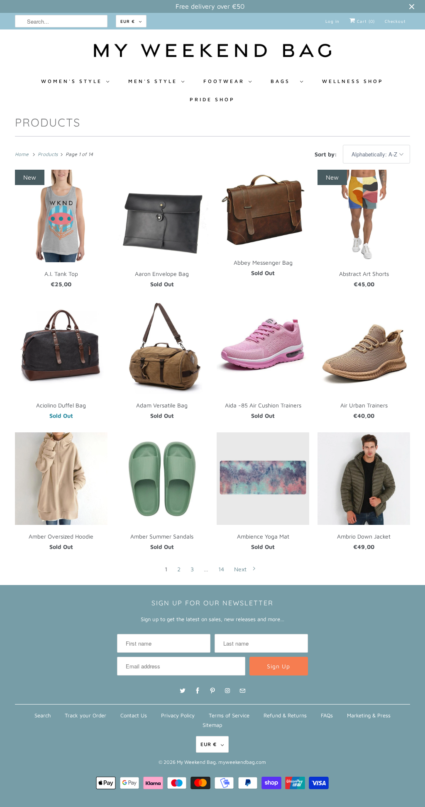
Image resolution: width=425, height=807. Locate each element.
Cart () (365, 21)
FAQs (327, 715)
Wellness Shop (352, 81)
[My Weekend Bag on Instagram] (227, 690)
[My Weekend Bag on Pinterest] (212, 690)
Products (48, 122)
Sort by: (327, 154)
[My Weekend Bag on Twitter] (182, 690)
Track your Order (85, 715)
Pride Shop (212, 99)
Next (241, 569)
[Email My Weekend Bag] (242, 690)
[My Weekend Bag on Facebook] (197, 690)
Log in (332, 21)
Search (42, 715)
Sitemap (212, 725)
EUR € (127, 21)
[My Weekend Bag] (212, 52)
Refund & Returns (285, 715)
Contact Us (133, 715)
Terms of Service (229, 715)
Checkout (395, 21)
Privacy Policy (178, 715)
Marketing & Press (369, 715)
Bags (283, 81)
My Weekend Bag (196, 762)
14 (221, 569)
